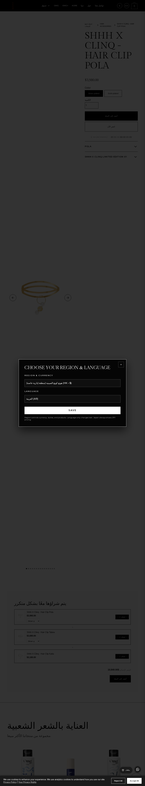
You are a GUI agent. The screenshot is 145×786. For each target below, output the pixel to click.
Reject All (118, 781)
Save (73, 410)
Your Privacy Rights (27, 782)
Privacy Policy (10, 782)
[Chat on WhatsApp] (137, 769)
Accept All (134, 781)
